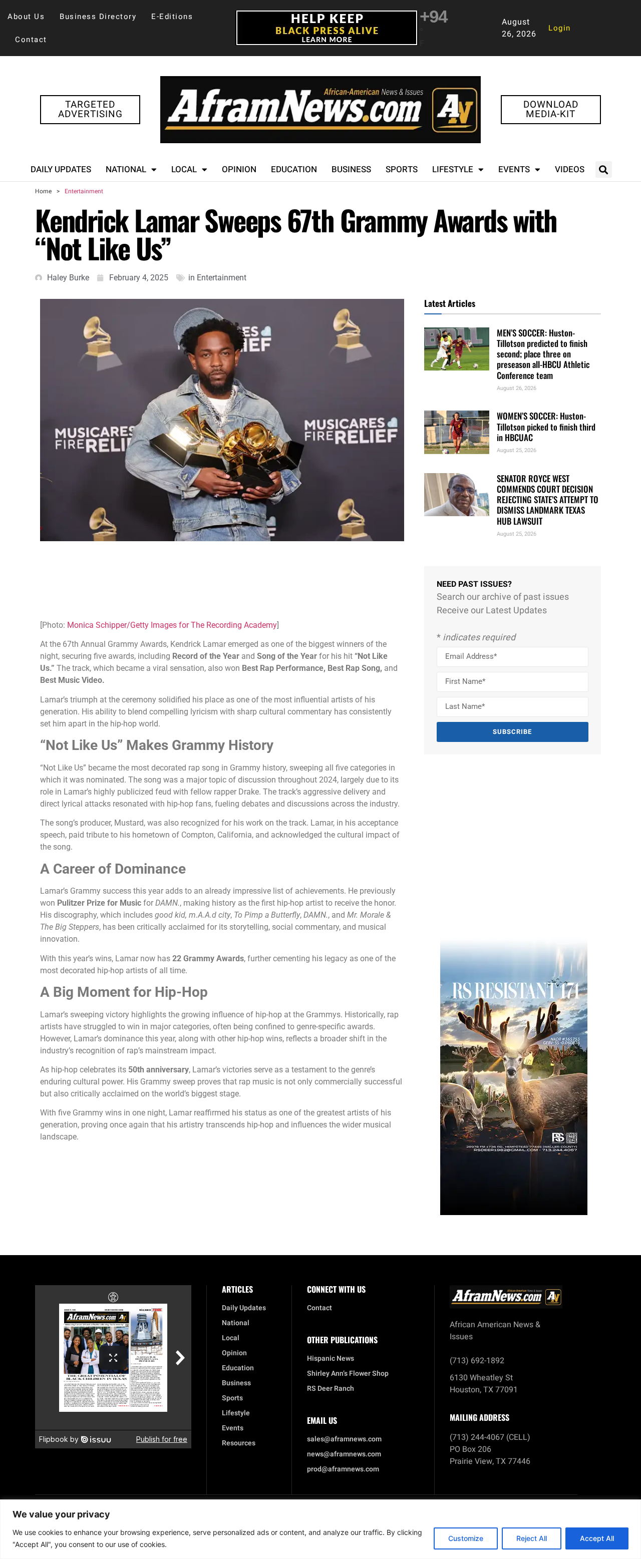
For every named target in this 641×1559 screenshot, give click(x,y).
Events (514, 169)
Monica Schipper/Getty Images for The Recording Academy (172, 625)
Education (294, 169)
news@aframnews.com (344, 1454)
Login (559, 28)
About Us (26, 16)
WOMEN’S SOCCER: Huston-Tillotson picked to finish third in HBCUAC (546, 427)
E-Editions (172, 16)
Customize (465, 1538)
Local (184, 169)
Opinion (239, 169)
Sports (402, 169)
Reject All (531, 1538)
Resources (238, 1443)
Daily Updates (61, 169)
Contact (31, 39)
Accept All (597, 1538)
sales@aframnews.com (344, 1439)
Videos (569, 169)
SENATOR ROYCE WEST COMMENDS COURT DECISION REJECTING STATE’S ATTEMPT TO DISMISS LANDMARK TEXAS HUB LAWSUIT (547, 499)
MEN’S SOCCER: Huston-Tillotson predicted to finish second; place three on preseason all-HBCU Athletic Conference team (543, 353)
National (126, 169)
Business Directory (98, 16)
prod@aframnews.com (343, 1469)
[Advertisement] (227, 578)
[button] (603, 169)
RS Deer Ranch (330, 1389)
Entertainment (84, 191)
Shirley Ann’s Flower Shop (348, 1374)
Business (351, 169)
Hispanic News (330, 1359)
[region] (320, 1529)
